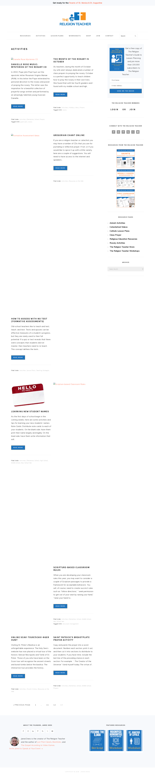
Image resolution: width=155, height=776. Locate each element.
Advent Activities (117, 223)
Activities (22, 119)
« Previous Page (21, 705)
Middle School (15, 463)
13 (61, 705)
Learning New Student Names (30, 411)
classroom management (71, 624)
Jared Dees (85, 771)
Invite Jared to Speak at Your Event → (26, 748)
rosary (30, 122)
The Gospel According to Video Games (37, 745)
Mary (77, 107)
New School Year (26, 463)
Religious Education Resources (123, 239)
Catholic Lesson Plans (120, 231)
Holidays (72, 107)
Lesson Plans (31, 370)
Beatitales (56, 742)
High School (44, 460)
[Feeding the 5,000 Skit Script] (97, 750)
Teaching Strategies (42, 370)
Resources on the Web (76, 181)
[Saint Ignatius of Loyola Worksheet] (134, 750)
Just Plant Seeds (44, 742)
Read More (18, 106)
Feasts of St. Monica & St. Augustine (85, 3)
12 (54, 705)
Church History (32, 689)
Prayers (42, 119)
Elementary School (33, 119)
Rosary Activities (117, 243)
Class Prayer (115, 235)
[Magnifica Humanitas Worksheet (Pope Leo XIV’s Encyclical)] (116, 750)
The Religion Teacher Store (122, 247)
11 (47, 705)
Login (114, 109)
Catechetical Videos (119, 227)
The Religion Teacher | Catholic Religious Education (77, 19)
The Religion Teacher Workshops (125, 251)
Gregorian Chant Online (69, 135)
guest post (23, 122)
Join (132, 109)
